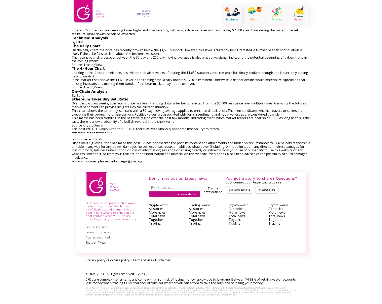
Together (156, 219)
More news (157, 212)
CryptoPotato (209, 129)
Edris (80, 42)
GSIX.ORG (144, 274)
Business (232, 19)
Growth (299, 19)
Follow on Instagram (99, 232)
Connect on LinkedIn (99, 237)
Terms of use (142, 260)
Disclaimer (163, 260)
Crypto (254, 19)
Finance (277, 19)
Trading (155, 223)
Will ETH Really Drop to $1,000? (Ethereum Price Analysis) (128, 129)
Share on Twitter (96, 242)
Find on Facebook (97, 227)
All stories (156, 208)
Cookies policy (119, 260)
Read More (100, 132)
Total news (157, 216)
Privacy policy (95, 260)
